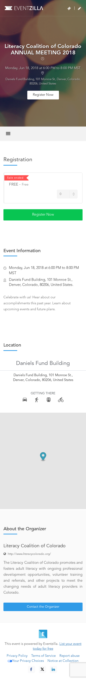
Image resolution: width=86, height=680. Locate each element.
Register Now (43, 95)
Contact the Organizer (43, 606)
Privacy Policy (17, 656)
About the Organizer (24, 529)
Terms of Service (43, 656)
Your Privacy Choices (28, 661)
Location (12, 345)
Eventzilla (24, 8)
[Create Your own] (79, 8)
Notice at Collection (62, 661)
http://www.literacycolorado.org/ (29, 554)
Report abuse (69, 656)
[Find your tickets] (69, 8)
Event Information (22, 251)
